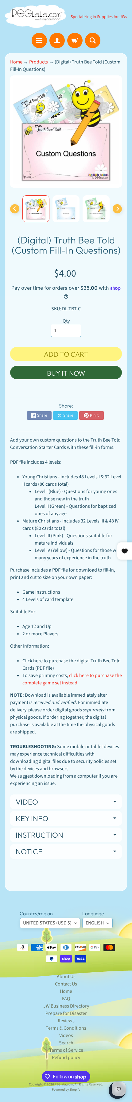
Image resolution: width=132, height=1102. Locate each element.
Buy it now (66, 373)
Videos (66, 1035)
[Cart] (75, 40)
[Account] (57, 40)
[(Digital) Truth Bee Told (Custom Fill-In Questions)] (35, 208)
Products (38, 62)
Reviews (66, 1020)
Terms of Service (66, 1050)
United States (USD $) (47, 923)
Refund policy (66, 1057)
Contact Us (66, 984)
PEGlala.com (64, 1084)
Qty (66, 321)
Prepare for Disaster (66, 1013)
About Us (66, 976)
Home (16, 62)
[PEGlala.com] (35, 16)
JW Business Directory (66, 1006)
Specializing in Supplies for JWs (99, 17)
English (95, 923)
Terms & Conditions (66, 1028)
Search (66, 1042)
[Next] (117, 208)
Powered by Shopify (66, 1089)
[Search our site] (92, 40)
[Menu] (39, 40)
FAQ (66, 998)
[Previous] (14, 208)
